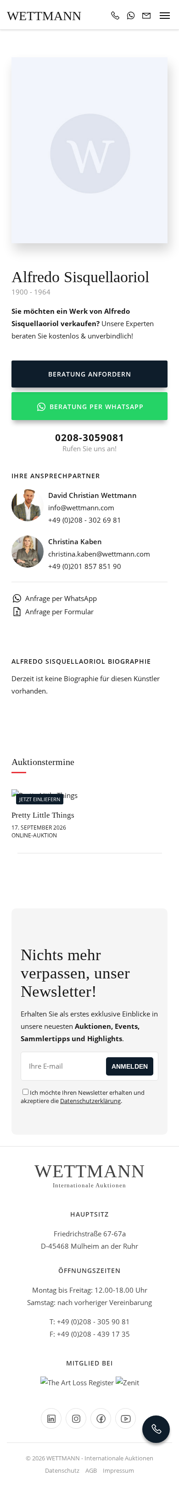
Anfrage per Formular (59, 611)
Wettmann (44, 16)
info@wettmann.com (81, 507)
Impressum (118, 1470)
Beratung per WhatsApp (95, 406)
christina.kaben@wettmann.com (99, 553)
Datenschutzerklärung (90, 1101)
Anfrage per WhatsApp (61, 598)
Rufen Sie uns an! (89, 442)
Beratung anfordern (89, 374)
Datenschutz (62, 1470)
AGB (91, 1470)
